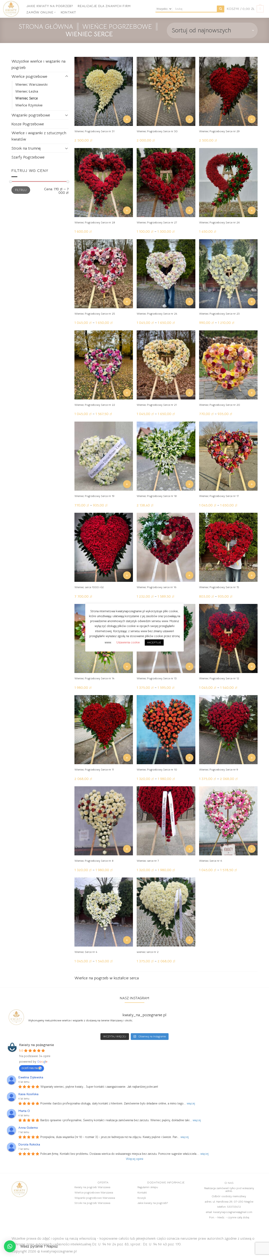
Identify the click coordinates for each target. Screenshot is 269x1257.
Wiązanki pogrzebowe (30, 115)
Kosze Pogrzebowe (27, 124)
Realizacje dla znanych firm (104, 6)
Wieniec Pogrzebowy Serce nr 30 (157, 131)
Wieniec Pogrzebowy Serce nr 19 (94, 496)
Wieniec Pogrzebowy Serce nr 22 (94, 405)
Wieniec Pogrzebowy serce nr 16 (156, 587)
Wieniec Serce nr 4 (85, 952)
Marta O (24, 1111)
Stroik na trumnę (26, 148)
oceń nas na (29, 1068)
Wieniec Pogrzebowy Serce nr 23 (219, 313)
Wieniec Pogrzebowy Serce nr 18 (157, 496)
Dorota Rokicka (29, 1144)
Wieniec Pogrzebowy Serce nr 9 (218, 769)
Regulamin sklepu (147, 1187)
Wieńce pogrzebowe (117, 27)
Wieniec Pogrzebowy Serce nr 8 (93, 860)
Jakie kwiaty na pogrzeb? (49, 6)
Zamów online (39, 12)
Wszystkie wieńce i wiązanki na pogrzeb (38, 64)
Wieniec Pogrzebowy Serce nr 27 (157, 222)
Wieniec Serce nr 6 (210, 860)
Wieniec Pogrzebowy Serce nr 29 (219, 131)
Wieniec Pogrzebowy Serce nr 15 (219, 587)
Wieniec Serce (26, 98)
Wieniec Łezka (26, 91)
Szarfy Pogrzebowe (28, 157)
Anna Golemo (28, 1128)
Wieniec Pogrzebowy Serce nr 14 (94, 678)
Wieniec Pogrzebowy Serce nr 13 (157, 678)
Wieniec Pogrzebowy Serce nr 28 (94, 222)
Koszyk (141, 1198)
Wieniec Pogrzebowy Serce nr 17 (219, 496)
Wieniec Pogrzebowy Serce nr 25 (94, 313)
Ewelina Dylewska (30, 1077)
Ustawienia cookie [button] (128, 642)
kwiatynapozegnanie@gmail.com (232, 1212)
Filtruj (20, 190)
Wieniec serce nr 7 (148, 860)
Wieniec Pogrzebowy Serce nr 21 (157, 405)
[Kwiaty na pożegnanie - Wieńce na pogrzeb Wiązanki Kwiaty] (12, 9)
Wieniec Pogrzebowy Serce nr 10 (157, 769)
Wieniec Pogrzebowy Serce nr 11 (94, 769)
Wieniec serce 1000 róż (89, 587)
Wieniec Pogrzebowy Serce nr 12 (219, 678)
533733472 (234, 1206)
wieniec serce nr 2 (148, 952)
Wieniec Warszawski (31, 84)
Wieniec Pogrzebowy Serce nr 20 (219, 405)
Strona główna (46, 27)
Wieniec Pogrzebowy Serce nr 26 (219, 222)
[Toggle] (67, 76)
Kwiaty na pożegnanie (36, 1045)
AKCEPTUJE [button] (154, 642)
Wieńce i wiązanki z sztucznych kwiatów (38, 136)
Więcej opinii (134, 1159)
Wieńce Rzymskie (29, 105)
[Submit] (220, 9)
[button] (10, 1246)
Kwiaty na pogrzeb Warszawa (92, 1187)
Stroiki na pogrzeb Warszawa (92, 1203)
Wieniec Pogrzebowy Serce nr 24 (157, 313)
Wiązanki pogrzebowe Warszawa (94, 1198)
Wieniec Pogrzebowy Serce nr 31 (94, 131)
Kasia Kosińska (28, 1094)
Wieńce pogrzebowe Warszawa (93, 1192)
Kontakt (68, 12)
